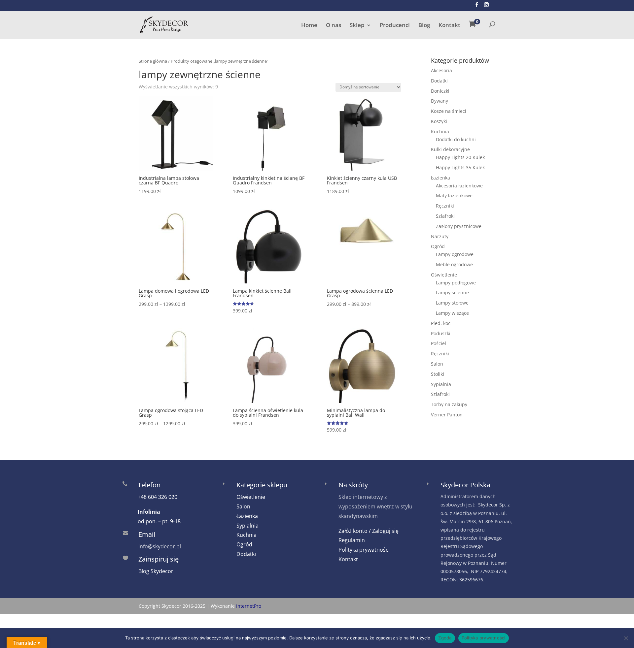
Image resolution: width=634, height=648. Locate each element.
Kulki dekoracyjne (450, 149)
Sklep (357, 26)
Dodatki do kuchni (456, 139)
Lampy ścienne (452, 292)
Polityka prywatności (364, 549)
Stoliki (437, 374)
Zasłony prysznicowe (458, 226)
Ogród (438, 246)
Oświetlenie (444, 275)
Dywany (439, 101)
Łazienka (440, 178)
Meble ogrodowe (454, 264)
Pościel (438, 343)
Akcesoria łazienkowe (459, 185)
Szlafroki (445, 216)
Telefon (149, 484)
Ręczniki (445, 206)
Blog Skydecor (155, 571)
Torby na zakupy (449, 404)
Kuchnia (440, 131)
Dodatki (439, 81)
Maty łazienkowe (454, 195)
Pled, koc (440, 323)
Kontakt (449, 26)
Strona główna (153, 61)
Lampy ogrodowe (455, 254)
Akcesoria (441, 70)
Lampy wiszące (452, 313)
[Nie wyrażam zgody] (625, 638)
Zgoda (444, 637)
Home (309, 26)
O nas (333, 26)
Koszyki (439, 121)
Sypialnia (441, 384)
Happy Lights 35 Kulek (460, 167)
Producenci (395, 26)
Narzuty (439, 236)
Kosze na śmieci (448, 111)
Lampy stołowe (452, 303)
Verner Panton (447, 414)
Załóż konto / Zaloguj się (368, 531)
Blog (424, 26)
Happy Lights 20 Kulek (460, 157)
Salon (437, 364)
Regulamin (351, 540)
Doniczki (440, 91)
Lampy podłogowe (456, 282)
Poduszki (440, 333)
